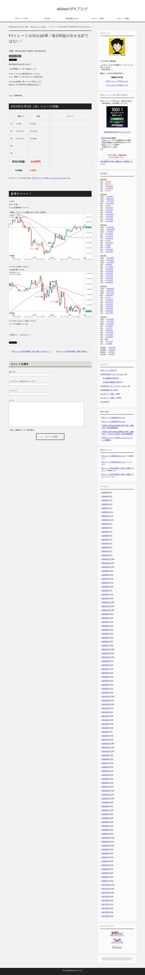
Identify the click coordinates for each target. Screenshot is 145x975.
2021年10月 (106, 704)
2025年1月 (106, 555)
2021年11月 (106, 700)
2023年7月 (106, 622)
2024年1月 (106, 598)
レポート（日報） (123, 18)
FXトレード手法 (21, 18)
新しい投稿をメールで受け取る (22, 430)
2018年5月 (106, 865)
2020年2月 (106, 783)
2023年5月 (106, 630)
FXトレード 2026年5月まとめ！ (114, 418)
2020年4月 (106, 775)
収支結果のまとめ (108, 390)
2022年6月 (106, 673)
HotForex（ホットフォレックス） (114, 386)
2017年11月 (106, 889)
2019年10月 (106, 798)
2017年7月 (106, 904)
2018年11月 (106, 842)
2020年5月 (106, 771)
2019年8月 (106, 806)
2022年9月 (106, 661)
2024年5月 (106, 587)
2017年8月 (106, 900)
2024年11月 (106, 563)
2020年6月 (106, 767)
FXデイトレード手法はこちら (117, 81)
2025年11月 (106, 516)
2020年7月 (106, 763)
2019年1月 (106, 834)
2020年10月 (106, 751)
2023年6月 (106, 626)
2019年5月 (106, 818)
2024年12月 (106, 559)
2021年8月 (106, 712)
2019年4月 (106, 822)
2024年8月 (106, 575)
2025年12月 (106, 512)
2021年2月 (106, 736)
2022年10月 (106, 657)
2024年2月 (106, 594)
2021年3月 (106, 732)
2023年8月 (106, 618)
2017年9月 (106, 896)
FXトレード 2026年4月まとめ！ (114, 422)
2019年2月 (106, 830)
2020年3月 (106, 779)
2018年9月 (106, 849)
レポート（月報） (98, 18)
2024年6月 (106, 583)
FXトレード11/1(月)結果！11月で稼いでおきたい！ (31, 351)
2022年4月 (106, 681)
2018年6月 (106, 861)
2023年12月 (106, 602)
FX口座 (47, 18)
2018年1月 (106, 881)
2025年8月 (106, 528)
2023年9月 (106, 614)
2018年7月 (106, 857)
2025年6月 (106, 536)
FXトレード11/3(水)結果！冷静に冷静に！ (73, 351)
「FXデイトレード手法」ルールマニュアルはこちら (50, 178)
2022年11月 (106, 653)
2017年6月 (106, 908)
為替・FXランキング (117, 935)
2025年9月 (106, 524)
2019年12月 (106, 791)
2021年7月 (106, 716)
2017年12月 (106, 885)
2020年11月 (106, 747)
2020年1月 (106, 787)
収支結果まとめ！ (72, 18)
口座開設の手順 (110, 378)
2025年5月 (106, 540)
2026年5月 (106, 492)
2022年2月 (106, 689)
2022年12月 (106, 649)
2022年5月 (106, 677)
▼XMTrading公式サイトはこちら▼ (117, 132)
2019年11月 (106, 795)
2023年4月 (106, 634)
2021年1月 (106, 740)
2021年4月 (106, 728)
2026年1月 (106, 508)
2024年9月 (106, 571)
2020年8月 (106, 759)
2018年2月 (106, 877)
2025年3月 (106, 547)
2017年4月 (106, 916)
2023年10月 (106, 610)
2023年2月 (106, 642)
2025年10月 (106, 520)
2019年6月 (106, 814)
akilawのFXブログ (72, 9)
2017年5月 (106, 912)
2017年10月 (106, 893)
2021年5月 (106, 724)
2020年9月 (106, 755)
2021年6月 (106, 720)
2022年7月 (106, 669)
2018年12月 (106, 838)
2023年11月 (106, 606)
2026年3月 (106, 500)
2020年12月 (106, 744)
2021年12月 (106, 696)
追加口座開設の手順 (112, 382)
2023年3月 (106, 638)
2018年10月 (106, 845)
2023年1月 (106, 645)
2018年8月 (106, 853)
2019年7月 (106, 810)
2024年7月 (106, 579)
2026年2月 (106, 504)
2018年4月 (106, 869)
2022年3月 (106, 685)
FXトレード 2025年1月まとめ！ (114, 456)
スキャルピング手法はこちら (117, 85)
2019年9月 (106, 802)
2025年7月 (106, 532)
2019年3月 (106, 826)
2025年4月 (106, 543)
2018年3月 (106, 873)
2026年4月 (106, 496)
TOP (19, 27)
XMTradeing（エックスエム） (113, 374)
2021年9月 (106, 708)
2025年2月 (106, 551)
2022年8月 (106, 665)
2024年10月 (106, 567)
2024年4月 (106, 591)
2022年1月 (106, 693)
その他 (104, 402)
